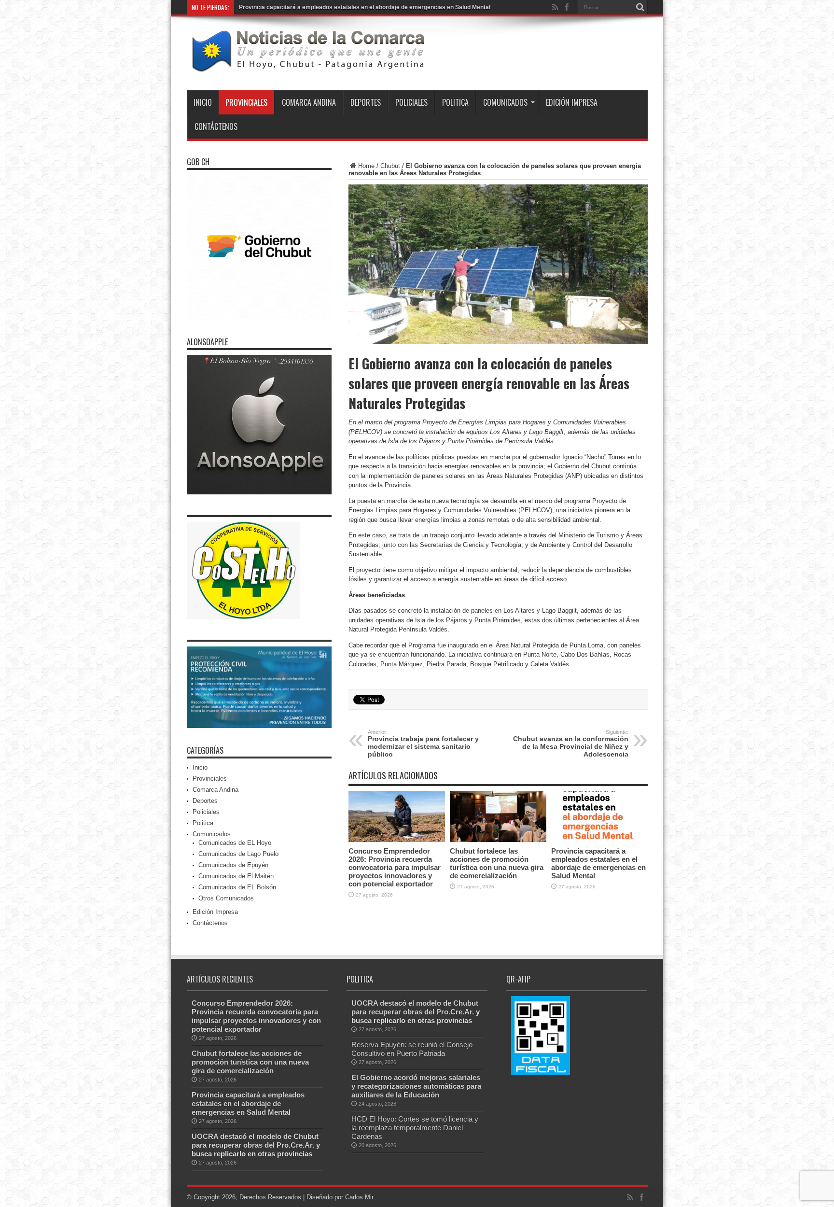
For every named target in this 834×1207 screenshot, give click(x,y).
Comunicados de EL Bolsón (237, 887)
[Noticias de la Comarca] (307, 66)
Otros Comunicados (226, 898)
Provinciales (246, 102)
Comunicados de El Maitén (236, 876)
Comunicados (505, 102)
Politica (455, 102)
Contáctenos (216, 126)
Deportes (365, 102)
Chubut (390, 165)
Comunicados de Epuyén (233, 865)
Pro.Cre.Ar (294, 1145)
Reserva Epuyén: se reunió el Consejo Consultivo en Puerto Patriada (412, 1048)
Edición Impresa (572, 102)
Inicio (203, 102)
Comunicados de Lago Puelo (238, 853)
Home (366, 165)
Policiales (411, 102)
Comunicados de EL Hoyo (234, 842)
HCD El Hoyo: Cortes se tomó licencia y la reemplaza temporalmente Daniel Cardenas (414, 1127)
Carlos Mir (359, 1197)
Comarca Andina (309, 102)
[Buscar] (640, 7)
